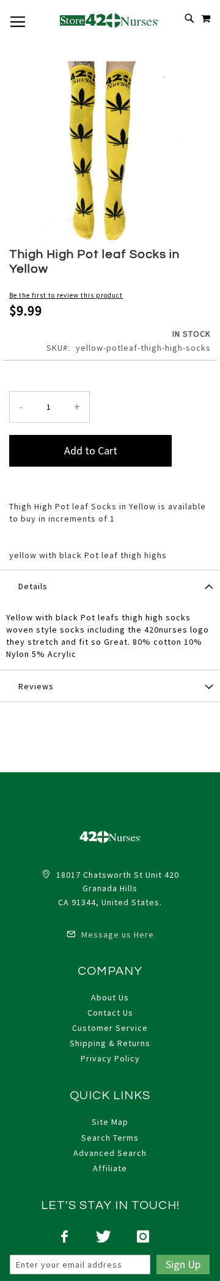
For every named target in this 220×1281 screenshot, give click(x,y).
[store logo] (110, 20)
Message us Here (116, 934)
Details (33, 586)
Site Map (110, 1121)
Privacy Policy (110, 1058)
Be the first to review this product (66, 295)
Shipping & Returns (110, 1043)
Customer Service (110, 1027)
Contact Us (110, 1012)
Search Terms (110, 1137)
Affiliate (110, 1168)
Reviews (36, 686)
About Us (110, 997)
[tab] (110, 585)
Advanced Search (110, 1152)
